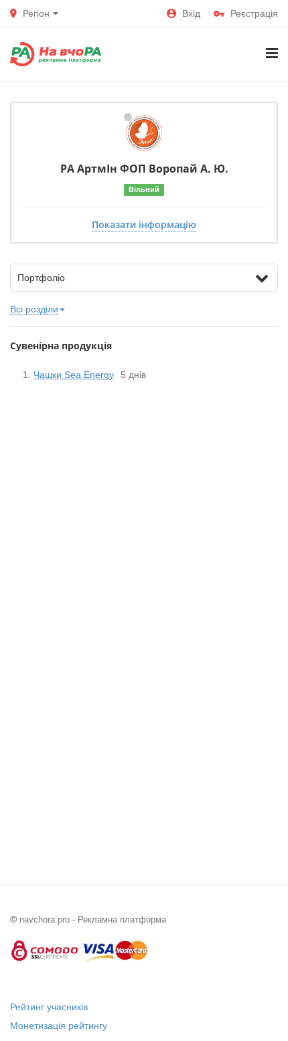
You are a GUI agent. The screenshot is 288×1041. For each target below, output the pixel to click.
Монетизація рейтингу (58, 1025)
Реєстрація (254, 13)
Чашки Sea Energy (73, 374)
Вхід (191, 13)
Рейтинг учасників (49, 1007)
